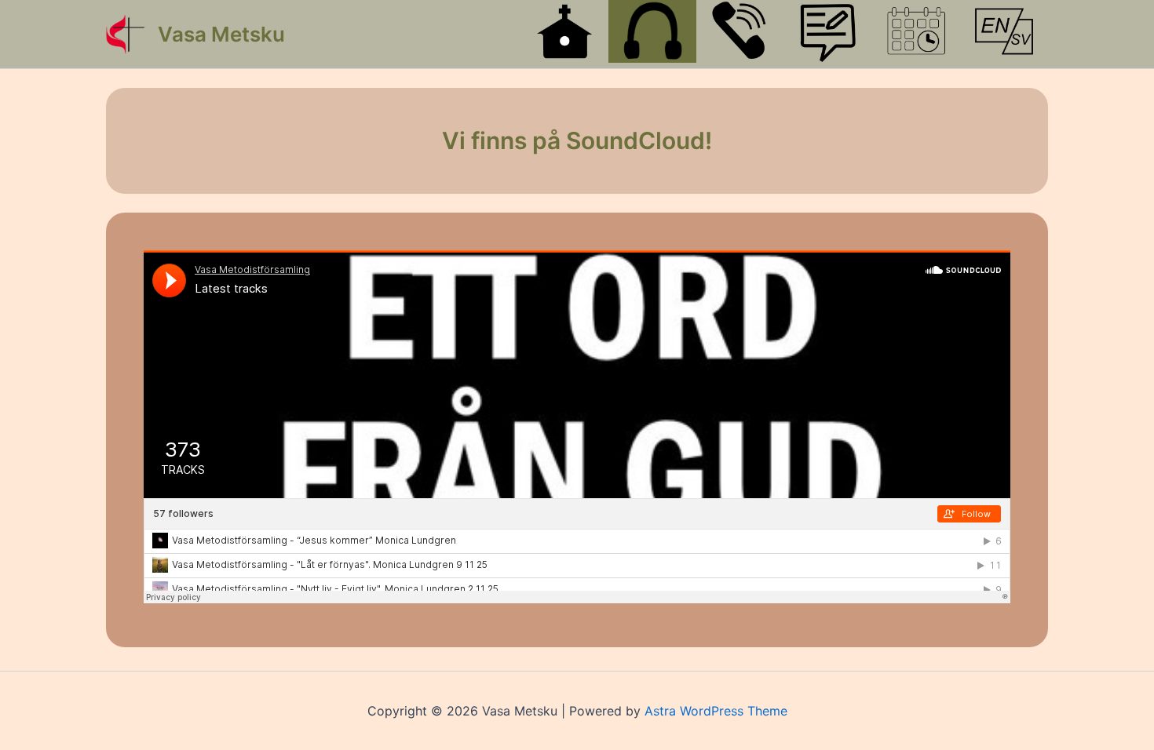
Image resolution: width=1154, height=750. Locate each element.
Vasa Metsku (221, 34)
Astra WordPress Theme (716, 711)
